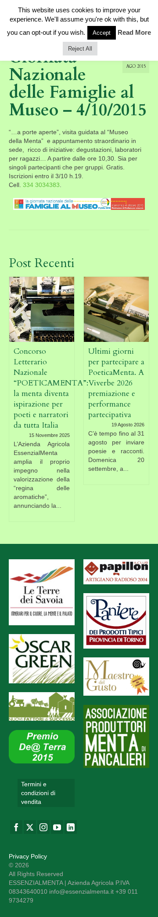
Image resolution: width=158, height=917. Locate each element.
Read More (134, 32)
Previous (16, 398)
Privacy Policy (28, 856)
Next (141, 398)
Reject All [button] (80, 48)
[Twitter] (30, 827)
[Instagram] (43, 827)
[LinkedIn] (71, 827)
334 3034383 (41, 184)
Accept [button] (102, 32)
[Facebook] (16, 827)
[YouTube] (57, 827)
